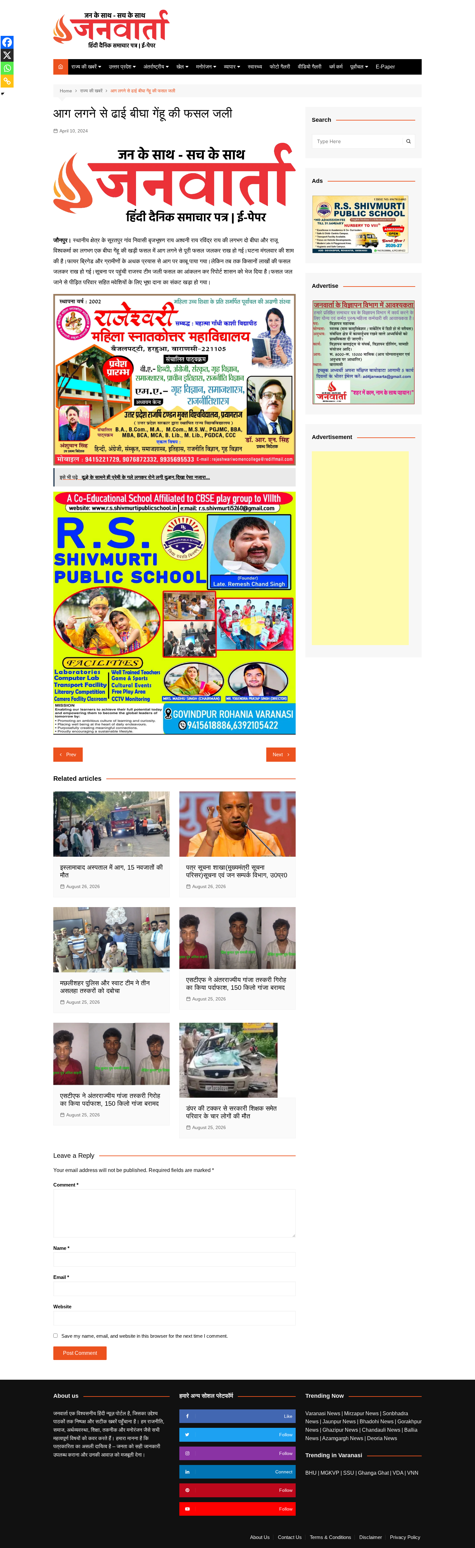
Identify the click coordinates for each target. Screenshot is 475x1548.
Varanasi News (323, 1413)
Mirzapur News (362, 1413)
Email (61, 1277)
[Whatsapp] (7, 68)
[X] (7, 55)
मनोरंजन (204, 66)
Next (278, 754)
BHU (311, 1473)
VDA (399, 1473)
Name (61, 1248)
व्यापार (230, 66)
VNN (412, 1473)
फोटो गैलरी (280, 66)
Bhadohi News (377, 1421)
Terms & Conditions (330, 1537)
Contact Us (290, 1537)
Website (62, 1306)
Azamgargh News (343, 1438)
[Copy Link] (7, 81)
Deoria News (382, 1438)
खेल (180, 66)
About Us (260, 1537)
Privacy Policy (405, 1537)
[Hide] (2, 93)
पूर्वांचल (357, 66)
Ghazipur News (340, 1430)
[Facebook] (7, 42)
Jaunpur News (339, 1421)
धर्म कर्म (336, 66)
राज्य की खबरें (84, 66)
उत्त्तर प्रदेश (120, 66)
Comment (66, 1184)
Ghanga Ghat (373, 1473)
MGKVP (330, 1473)
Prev (71, 754)
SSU (349, 1473)
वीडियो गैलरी (310, 66)
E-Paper (385, 66)
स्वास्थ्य (255, 66)
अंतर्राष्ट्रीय (153, 66)
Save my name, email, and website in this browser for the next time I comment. (144, 1336)
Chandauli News (382, 1430)
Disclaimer (370, 1537)
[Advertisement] (360, 548)
